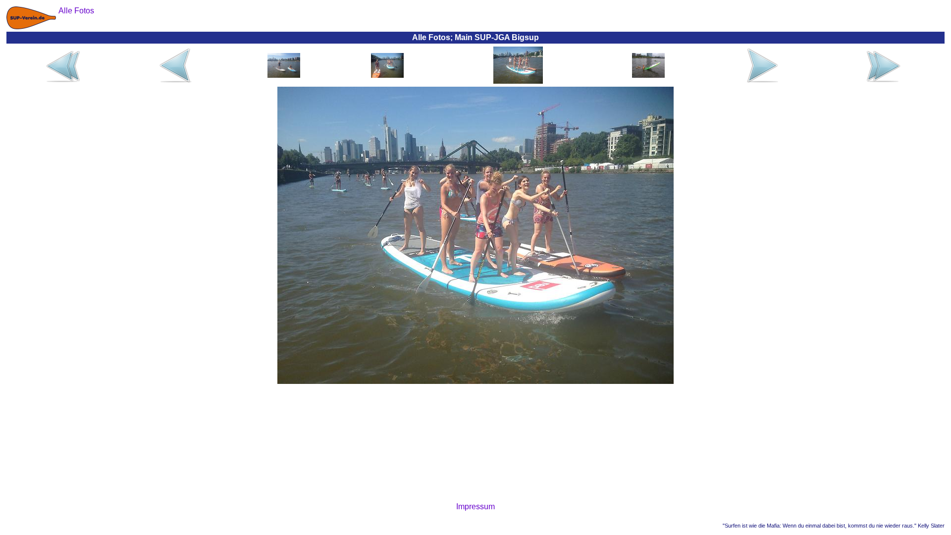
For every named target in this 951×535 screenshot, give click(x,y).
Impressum (475, 506)
